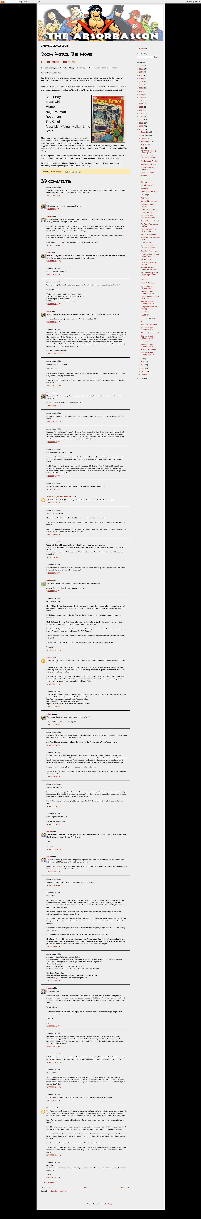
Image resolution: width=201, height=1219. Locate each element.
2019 (141, 88)
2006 (141, 129)
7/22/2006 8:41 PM (53, 573)
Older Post (125, 1187)
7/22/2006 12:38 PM (53, 406)
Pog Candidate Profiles (149, 161)
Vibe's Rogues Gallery (149, 209)
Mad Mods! (145, 315)
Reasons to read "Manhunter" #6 (147, 354)
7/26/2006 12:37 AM (53, 1062)
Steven (49, 216)
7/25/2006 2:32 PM (53, 981)
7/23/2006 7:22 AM (53, 725)
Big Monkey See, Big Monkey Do (148, 152)
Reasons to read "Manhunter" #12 (148, 247)
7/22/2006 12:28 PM (53, 354)
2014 (141, 104)
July (142, 148)
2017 (141, 94)
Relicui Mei (143, 48)
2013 (141, 107)
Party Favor (145, 198)
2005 (141, 378)
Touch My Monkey (147, 283)
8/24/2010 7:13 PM (53, 1178)
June (143, 359)
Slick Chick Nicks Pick (148, 164)
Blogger (110, 1204)
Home (86, 1187)
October (144, 138)
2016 (141, 97)
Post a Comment (50, 1182)
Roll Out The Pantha (148, 234)
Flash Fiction (145, 188)
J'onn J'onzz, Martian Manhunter (59, 497)
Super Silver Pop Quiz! (149, 324)
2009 (141, 120)
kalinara (49, 580)
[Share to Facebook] (77, 172)
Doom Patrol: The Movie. (59, 62)
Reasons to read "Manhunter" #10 (148, 302)
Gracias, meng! (146, 213)
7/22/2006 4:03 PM (53, 476)
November (145, 135)
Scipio (48, 203)
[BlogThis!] (73, 172)
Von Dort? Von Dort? (148, 318)
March (143, 368)
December (145, 132)
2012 (141, 110)
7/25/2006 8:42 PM (53, 1046)
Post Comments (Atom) (60, 1191)
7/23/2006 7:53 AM (53, 745)
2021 (141, 82)
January (144, 374)
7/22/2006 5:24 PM (53, 535)
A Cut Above (145, 312)
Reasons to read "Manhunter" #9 (147, 329)
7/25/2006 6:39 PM (53, 1026)
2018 (141, 91)
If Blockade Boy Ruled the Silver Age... (150, 255)
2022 (141, 78)
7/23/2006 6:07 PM (53, 777)
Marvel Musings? (147, 185)
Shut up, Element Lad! (149, 201)
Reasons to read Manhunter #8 (147, 337)
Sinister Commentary (148, 349)
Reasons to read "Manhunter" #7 (147, 345)
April (143, 365)
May (143, 362)
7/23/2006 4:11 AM (53, 684)
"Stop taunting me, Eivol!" (150, 333)
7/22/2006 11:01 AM (53, 274)
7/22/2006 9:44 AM (53, 209)
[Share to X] (75, 172)
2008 (141, 123)
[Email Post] (66, 172)
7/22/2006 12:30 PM (53, 385)
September (145, 142)
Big (142, 321)
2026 (141, 66)
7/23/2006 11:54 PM (53, 849)
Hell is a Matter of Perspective (147, 287)
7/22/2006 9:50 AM (53, 245)
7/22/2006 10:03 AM (53, 261)
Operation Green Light (149, 251)
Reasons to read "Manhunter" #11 (148, 292)
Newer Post (46, 1187)
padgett (49, 657)
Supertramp (145, 182)
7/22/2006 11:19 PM (53, 650)
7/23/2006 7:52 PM (53, 824)
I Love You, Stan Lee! (148, 172)
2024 (141, 72)
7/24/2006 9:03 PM (53, 947)
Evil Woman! (145, 341)
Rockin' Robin (146, 259)
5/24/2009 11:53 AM (53, 1155)
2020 (141, 85)
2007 (141, 126)
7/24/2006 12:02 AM (53, 872)
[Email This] (70, 172)
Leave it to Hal (146, 243)
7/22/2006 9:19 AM (53, 195)
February (144, 371)
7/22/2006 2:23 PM (53, 442)
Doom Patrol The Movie (149, 191)
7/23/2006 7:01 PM (53, 806)
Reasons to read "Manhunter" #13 (148, 217)
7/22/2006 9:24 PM (53, 591)
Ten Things (145, 195)
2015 (141, 101)
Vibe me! (144, 176)
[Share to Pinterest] (79, 172)
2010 (141, 116)
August (144, 145)
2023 (141, 75)
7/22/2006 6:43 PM (53, 557)
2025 (141, 69)
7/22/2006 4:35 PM (53, 503)
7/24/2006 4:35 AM (53, 885)
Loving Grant (145, 179)
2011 (141, 113)
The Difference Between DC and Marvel (149, 230)
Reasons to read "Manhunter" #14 (148, 157)
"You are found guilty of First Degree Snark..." (149, 274)
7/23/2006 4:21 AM (53, 707)
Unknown (50, 1108)
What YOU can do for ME (150, 221)
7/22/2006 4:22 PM (53, 489)
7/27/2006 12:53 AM (53, 1087)
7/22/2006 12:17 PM (53, 322)
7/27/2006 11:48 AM (53, 1101)
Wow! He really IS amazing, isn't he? (148, 268)
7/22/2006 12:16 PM (53, 304)
